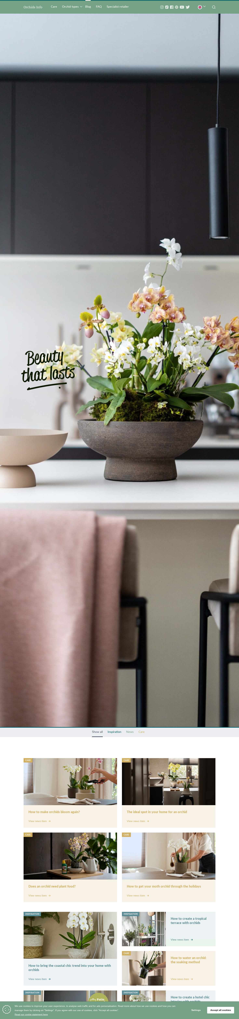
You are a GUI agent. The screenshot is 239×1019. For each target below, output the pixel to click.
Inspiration (114, 732)
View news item (37, 821)
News (130, 732)
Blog (88, 6)
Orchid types (70, 6)
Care (54, 6)
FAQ (99, 6)
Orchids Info (33, 7)
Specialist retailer (118, 6)
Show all (97, 732)
